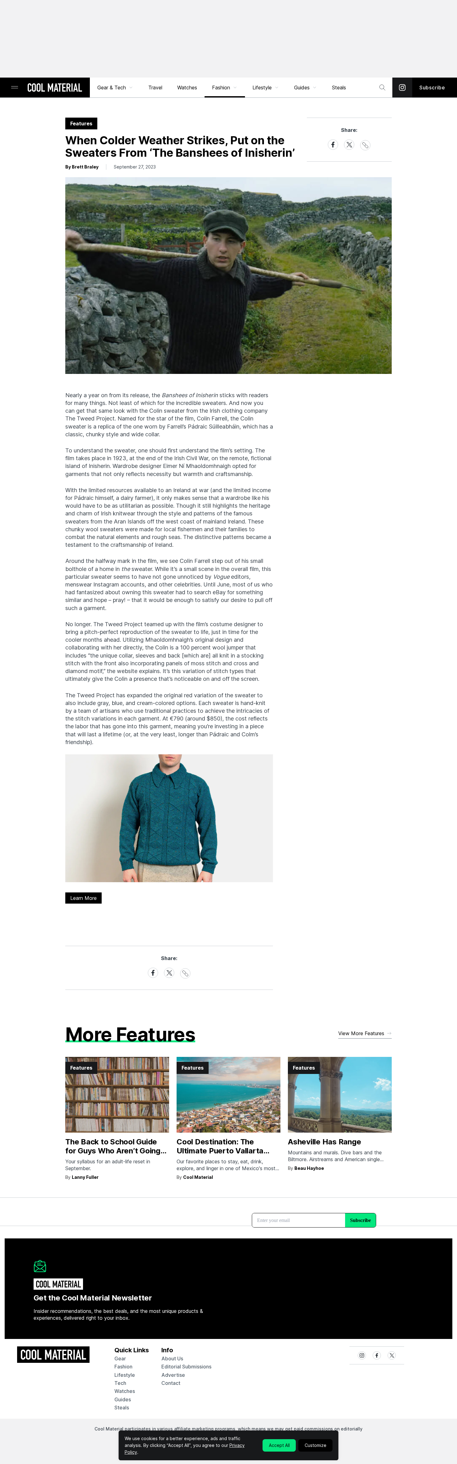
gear (120, 1358)
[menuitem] (115, 87)
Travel (155, 87)
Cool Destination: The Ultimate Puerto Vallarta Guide (220, 1150)
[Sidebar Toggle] (15, 87)
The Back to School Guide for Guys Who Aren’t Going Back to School (112, 1150)
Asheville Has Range (324, 1141)
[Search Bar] (382, 87)
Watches (187, 87)
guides (122, 1399)
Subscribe (432, 87)
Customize (315, 1445)
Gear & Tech (111, 87)
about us (172, 1358)
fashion (123, 1366)
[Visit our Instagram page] (402, 87)
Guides (302, 87)
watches (124, 1391)
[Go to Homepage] (55, 88)
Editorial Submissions (186, 1366)
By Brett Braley (82, 166)
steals (339, 87)
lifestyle (124, 1375)
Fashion (221, 87)
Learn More (83, 898)
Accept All (279, 1445)
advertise (173, 1375)
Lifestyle (262, 87)
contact (170, 1383)
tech (120, 1383)
